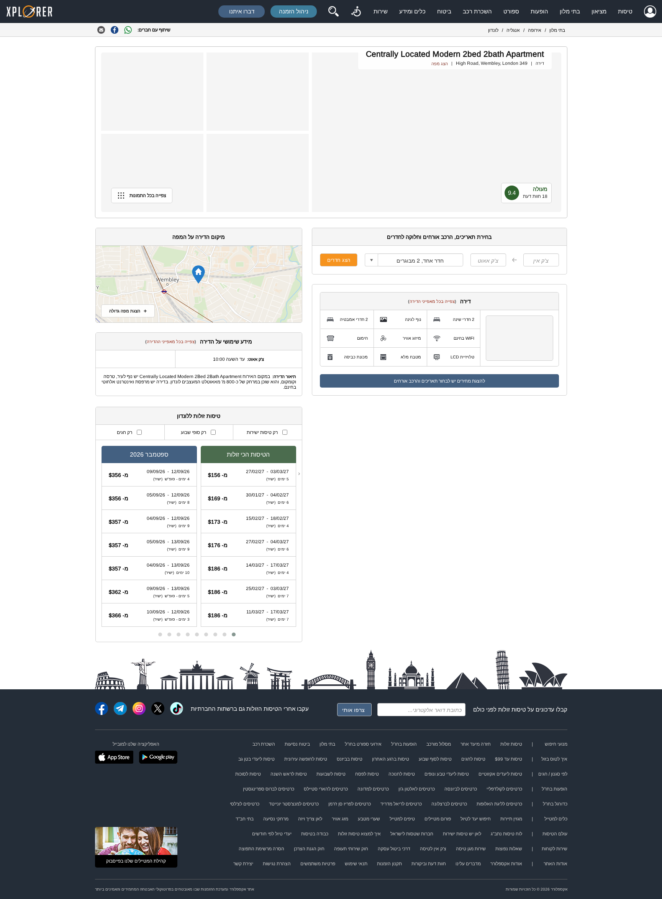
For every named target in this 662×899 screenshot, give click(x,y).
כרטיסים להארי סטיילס (326, 789)
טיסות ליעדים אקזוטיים (500, 774)
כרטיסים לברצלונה (449, 804)
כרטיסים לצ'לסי (244, 804)
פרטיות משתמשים (317, 863)
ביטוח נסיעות (297, 744)
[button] (233, 634)
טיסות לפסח (367, 774)
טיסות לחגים (473, 759)
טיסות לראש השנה (288, 774)
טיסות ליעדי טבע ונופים (446, 774)
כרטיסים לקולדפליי (504, 789)
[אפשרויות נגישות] (356, 11)
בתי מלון (570, 11)
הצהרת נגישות (277, 863)
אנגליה (513, 30)
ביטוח (444, 11)
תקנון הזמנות (389, 863)
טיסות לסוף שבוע (435, 759)
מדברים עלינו (468, 863)
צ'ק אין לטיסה (433, 848)
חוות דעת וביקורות (428, 863)
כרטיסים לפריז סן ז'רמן (349, 804)
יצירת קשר (243, 863)
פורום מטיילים (437, 819)
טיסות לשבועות (331, 774)
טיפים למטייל (402, 819)
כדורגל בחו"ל (555, 804)
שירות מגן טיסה (471, 848)
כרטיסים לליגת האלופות (499, 804)
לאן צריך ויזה (310, 819)
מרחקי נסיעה (275, 819)
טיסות (625, 11)
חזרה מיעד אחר (475, 744)
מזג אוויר (340, 819)
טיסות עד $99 (508, 759)
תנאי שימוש (356, 863)
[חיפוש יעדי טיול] (333, 11)
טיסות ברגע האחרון (390, 759)
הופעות (539, 11)
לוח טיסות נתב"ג (506, 834)
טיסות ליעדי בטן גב (256, 759)
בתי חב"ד (245, 819)
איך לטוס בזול (554, 759)
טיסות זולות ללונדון (198, 416)
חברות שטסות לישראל (411, 834)
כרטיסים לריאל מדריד (401, 804)
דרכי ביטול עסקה (394, 848)
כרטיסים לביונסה (460, 789)
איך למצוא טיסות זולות (359, 834)
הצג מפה (439, 63)
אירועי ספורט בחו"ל (363, 744)
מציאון (599, 11)
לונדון (493, 30)
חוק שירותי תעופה (351, 848)
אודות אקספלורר (506, 863)
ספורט (511, 11)
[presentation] (299, 473)
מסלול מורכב (438, 744)
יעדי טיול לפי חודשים (272, 834)
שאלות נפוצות (508, 848)
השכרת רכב (477, 11)
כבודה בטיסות (314, 834)
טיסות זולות (512, 709)
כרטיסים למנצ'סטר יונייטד (294, 804)
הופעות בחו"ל (404, 744)
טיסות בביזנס (349, 759)
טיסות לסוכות (248, 774)
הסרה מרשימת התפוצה (261, 848)
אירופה (534, 30)
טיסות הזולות (262, 708)
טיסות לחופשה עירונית (305, 759)
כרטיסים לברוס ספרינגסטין (268, 789)
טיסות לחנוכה (401, 774)
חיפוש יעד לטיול (475, 819)
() (432, 301)
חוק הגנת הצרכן (309, 848)
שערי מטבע (369, 819)
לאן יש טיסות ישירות (462, 834)
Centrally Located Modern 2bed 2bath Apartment (455, 53)
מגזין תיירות (511, 819)
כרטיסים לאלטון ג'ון (416, 789)
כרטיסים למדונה (373, 789)
